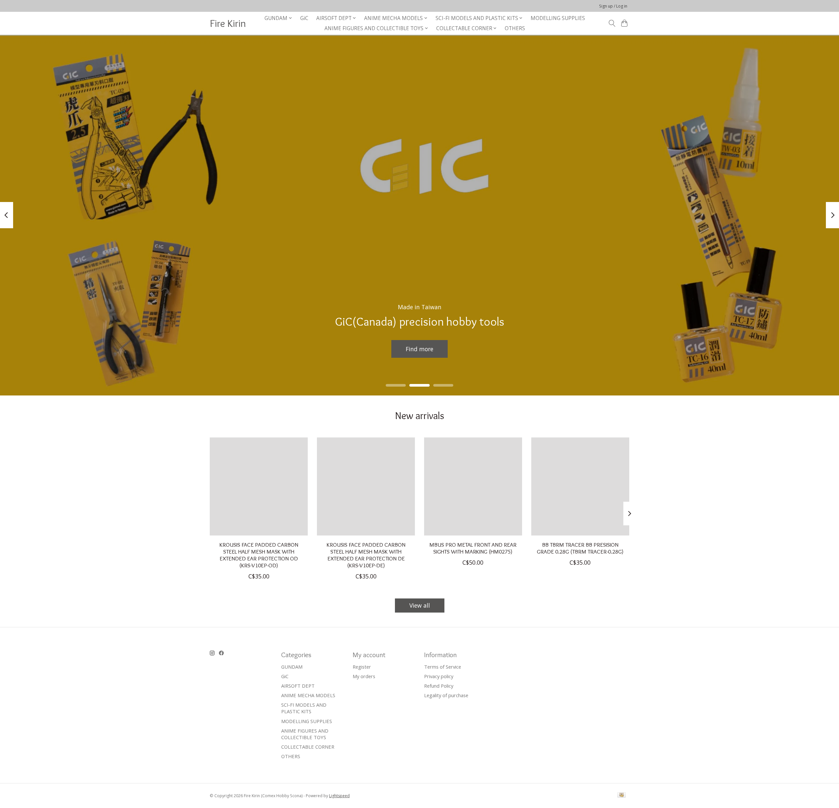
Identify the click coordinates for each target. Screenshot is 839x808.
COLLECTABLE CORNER (307, 746)
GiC (304, 18)
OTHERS (515, 28)
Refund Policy (438, 685)
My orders (364, 676)
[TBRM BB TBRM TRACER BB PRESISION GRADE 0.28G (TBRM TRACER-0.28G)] (580, 486)
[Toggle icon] (611, 23)
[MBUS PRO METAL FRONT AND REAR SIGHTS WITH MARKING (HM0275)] (473, 486)
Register (362, 666)
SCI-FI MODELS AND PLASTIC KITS (303, 708)
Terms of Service (442, 666)
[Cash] (621, 795)
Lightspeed (339, 795)
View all (419, 605)
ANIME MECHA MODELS (308, 695)
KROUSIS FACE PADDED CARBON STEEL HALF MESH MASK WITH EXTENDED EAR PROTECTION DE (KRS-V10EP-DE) (366, 555)
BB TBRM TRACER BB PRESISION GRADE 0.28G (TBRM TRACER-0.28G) (580, 548)
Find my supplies (419, 349)
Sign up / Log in (613, 6)
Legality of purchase (446, 695)
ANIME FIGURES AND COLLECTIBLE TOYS (304, 733)
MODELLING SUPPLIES (558, 18)
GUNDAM (291, 666)
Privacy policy (438, 676)
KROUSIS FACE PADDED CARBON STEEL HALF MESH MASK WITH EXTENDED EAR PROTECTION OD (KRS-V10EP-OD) (259, 555)
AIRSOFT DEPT (298, 685)
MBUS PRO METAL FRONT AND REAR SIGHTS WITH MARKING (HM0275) (473, 548)
